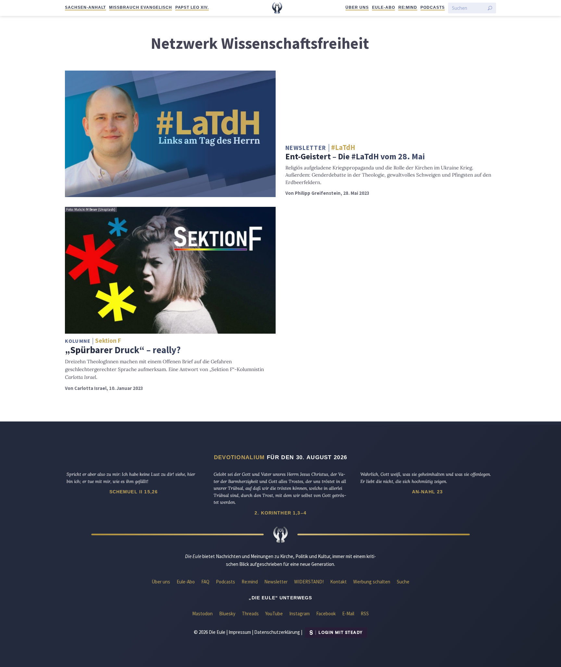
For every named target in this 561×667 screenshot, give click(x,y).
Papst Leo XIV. (192, 7)
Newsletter (276, 582)
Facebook (326, 613)
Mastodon (202, 613)
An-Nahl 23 (427, 491)
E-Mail (348, 613)
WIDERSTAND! (309, 582)
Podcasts (432, 7)
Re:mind (408, 7)
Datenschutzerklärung (277, 632)
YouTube (274, 613)
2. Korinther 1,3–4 (280, 512)
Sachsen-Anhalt (85, 7)
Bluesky (227, 613)
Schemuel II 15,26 (133, 491)
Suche (403, 582)
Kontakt (338, 582)
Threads (250, 613)
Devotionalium (239, 457)
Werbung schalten (371, 582)
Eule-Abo (383, 7)
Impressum (240, 632)
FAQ (205, 582)
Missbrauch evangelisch (140, 7)
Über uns (357, 7)
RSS (365, 613)
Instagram (299, 613)
